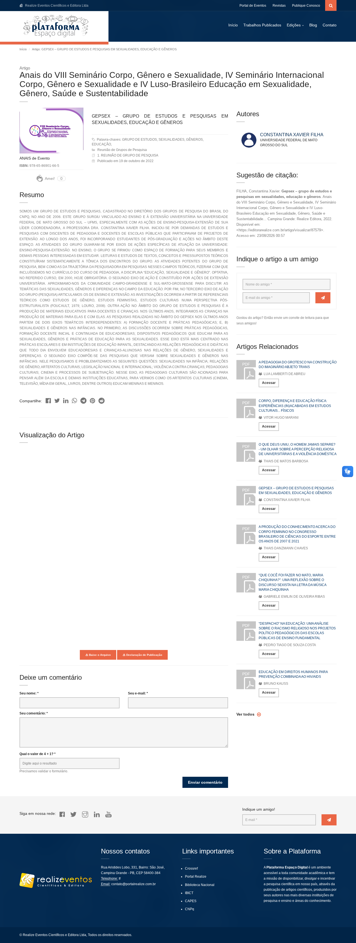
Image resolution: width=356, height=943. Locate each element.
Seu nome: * (29, 693)
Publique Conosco (306, 6)
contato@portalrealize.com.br (133, 884)
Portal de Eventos (252, 6)
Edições (294, 25)
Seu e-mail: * (138, 693)
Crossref (191, 868)
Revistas (279, 6)
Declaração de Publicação (143, 654)
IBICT (189, 893)
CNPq (189, 909)
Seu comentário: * (33, 713)
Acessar (269, 383)
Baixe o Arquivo (99, 654)
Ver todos (246, 714)
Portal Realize (195, 877)
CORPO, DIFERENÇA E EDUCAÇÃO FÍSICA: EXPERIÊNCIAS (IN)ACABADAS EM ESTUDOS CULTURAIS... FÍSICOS (295, 405)
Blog (313, 25)
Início (233, 25)
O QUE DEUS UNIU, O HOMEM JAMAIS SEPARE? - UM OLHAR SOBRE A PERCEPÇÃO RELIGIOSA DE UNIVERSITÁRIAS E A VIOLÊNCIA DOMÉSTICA (298, 449)
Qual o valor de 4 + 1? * (37, 754)
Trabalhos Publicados (262, 25)
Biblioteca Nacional (199, 885)
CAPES (190, 901)
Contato (330, 25)
